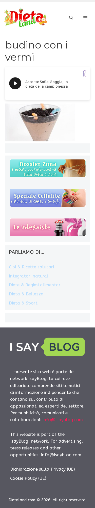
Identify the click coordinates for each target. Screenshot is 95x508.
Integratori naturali (29, 275)
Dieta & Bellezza (26, 293)
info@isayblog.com (63, 419)
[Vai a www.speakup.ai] (84, 73)
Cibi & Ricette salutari (31, 266)
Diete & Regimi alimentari (35, 284)
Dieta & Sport (23, 303)
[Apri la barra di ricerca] (71, 18)
